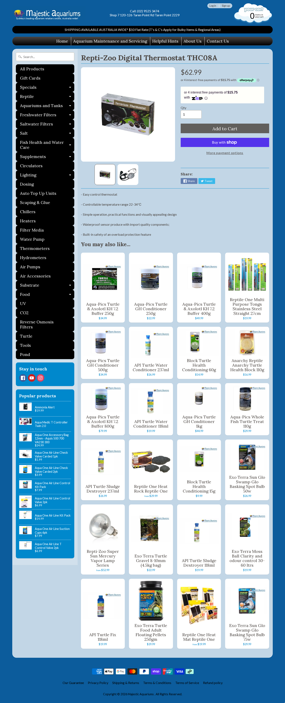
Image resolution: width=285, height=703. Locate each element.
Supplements (47, 157)
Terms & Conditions (157, 683)
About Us (193, 41)
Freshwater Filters (47, 115)
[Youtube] (31, 378)
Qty (183, 108)
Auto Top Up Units (38, 193)
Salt (47, 134)
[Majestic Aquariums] (48, 13)
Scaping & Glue (35, 202)
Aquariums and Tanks (47, 106)
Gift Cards (30, 78)
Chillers (27, 211)
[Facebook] (23, 378)
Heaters (28, 220)
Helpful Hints (165, 41)
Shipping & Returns (125, 683)
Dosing (27, 184)
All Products (32, 68)
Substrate (47, 286)
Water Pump (32, 239)
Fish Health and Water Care (47, 145)
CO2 (24, 312)
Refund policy (213, 683)
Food (47, 295)
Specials (47, 88)
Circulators (31, 165)
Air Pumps (30, 266)
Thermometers (35, 248)
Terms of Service (187, 683)
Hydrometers (33, 257)
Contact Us (218, 41)
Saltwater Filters (47, 125)
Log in (212, 5)
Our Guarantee (73, 683)
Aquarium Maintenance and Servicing (110, 41)
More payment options (224, 153)
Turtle (26, 336)
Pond (25, 354)
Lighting (47, 176)
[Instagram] (40, 378)
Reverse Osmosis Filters (37, 324)
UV (23, 303)
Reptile (47, 97)
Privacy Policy (98, 683)
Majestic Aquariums (141, 694)
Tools (25, 345)
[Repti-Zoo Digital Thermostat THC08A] (105, 174)
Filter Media (32, 230)
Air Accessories (35, 276)
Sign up (226, 5)
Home (62, 41)
